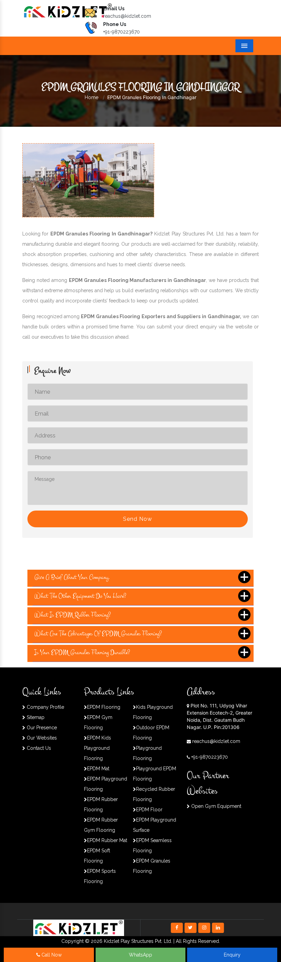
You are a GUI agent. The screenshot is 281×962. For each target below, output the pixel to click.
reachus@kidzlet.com (127, 16)
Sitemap (35, 717)
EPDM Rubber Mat (107, 840)
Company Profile (44, 707)
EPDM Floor (149, 809)
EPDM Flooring (103, 707)
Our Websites (41, 738)
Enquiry (232, 955)
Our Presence (41, 727)
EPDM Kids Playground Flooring (97, 748)
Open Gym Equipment (215, 806)
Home (91, 97)
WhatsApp (140, 955)
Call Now (51, 955)
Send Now (137, 519)
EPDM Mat (98, 768)
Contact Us (38, 748)
